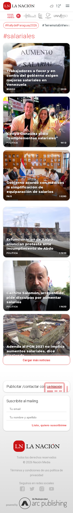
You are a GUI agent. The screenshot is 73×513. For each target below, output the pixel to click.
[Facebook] (22, 489)
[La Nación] (18, 6)
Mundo (10, 89)
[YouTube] (51, 489)
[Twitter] (32, 489)
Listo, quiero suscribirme (49, 425)
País (9, 196)
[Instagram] (42, 489)
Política (12, 143)
